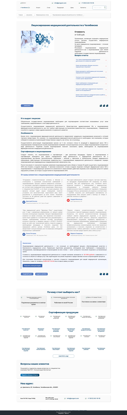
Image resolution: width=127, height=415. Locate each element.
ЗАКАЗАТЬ (27, 105)
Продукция (60, 7)
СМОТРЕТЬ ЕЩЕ (63, 356)
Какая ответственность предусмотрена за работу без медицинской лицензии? (91, 95)
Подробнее (61, 413)
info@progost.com (60, 3)
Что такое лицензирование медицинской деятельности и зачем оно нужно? (91, 60)
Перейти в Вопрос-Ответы (30, 375)
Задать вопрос (41, 274)
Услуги (38, 7)
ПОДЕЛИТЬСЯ (27, 274)
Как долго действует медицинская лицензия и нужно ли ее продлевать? (91, 89)
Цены (72, 7)
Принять (67, 413)
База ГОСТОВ (24, 398)
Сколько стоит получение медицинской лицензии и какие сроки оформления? (91, 77)
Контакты (83, 7)
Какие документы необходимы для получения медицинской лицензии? (91, 72)
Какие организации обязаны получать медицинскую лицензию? (91, 66)
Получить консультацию (32, 265)
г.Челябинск (24, 7)
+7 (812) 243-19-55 (87, 3)
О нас (48, 7)
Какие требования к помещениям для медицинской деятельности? (91, 83)
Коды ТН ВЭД (31, 398)
